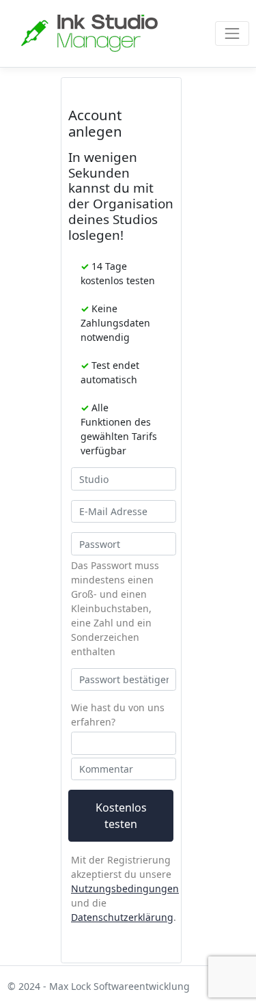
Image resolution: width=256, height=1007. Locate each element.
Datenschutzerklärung (122, 917)
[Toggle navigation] (231, 33)
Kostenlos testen (121, 815)
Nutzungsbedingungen (125, 888)
